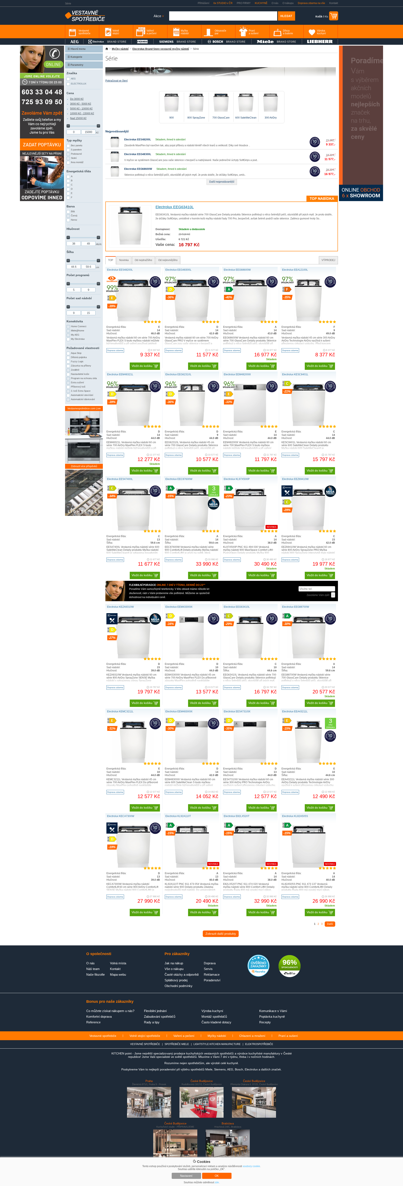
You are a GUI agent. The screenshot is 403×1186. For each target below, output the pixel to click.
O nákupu (288, 3)
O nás (275, 3)
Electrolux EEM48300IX (178, 711)
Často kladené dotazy (216, 1022)
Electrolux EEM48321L (120, 374)
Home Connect (78, 326)
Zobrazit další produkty (220, 933)
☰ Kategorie (75, 56)
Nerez (74, 220)
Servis (208, 969)
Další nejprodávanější (221, 181)
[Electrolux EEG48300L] (115, 161)
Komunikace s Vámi (273, 1011)
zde (217, 1182)
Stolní (74, 158)
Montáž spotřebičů (214, 1016)
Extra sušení (77, 382)
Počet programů (78, 275)
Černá (74, 215)
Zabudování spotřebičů (159, 1016)
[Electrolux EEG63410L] (130, 243)
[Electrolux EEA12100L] (308, 320)
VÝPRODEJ (328, 260)
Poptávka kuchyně (272, 1016)
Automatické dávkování (83, 399)
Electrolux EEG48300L (137, 154)
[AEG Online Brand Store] (74, 41)
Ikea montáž (77, 162)
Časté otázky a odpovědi (182, 974)
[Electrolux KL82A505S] (308, 866)
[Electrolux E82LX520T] (249, 866)
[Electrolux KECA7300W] (133, 866)
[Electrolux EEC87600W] (192, 529)
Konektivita (75, 321)
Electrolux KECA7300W (120, 816)
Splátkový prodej (176, 980)
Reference (93, 1022)
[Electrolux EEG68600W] (115, 175)
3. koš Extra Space (80, 391)
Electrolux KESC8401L (295, 374)
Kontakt (333, 3)
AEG (73, 78)
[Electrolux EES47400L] (133, 529)
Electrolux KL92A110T (178, 816)
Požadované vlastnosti (83, 348)
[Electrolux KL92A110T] (191, 866)
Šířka (70, 252)
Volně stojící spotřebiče (145, 1035)
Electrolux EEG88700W (295, 606)
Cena (70, 93)
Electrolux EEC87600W (178, 479)
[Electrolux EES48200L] (115, 146)
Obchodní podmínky (178, 986)
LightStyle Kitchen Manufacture (217, 1044)
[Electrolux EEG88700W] (308, 657)
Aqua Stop (76, 353)
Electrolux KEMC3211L (120, 711)
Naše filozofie (95, 974)
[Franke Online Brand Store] (142, 41)
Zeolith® (75, 370)
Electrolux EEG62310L (178, 374)
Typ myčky (74, 140)
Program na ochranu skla (84, 378)
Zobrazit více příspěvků (84, 466)
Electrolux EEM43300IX (178, 606)
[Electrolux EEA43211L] (308, 762)
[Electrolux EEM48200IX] (249, 425)
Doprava (210, 963)
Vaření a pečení (183, 1035)
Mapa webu (118, 974)
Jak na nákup (174, 963)
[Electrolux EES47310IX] (250, 762)
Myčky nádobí (120, 48)
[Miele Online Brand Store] (276, 41)
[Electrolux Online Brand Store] (107, 41)
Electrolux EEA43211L (295, 711)
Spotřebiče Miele (177, 1044)
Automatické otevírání (82, 395)
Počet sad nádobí (79, 298)
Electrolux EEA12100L (295, 269)
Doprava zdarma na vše (311, 3)
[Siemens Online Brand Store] (178, 41)
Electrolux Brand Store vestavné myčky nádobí (160, 48)
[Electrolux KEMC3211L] (133, 762)
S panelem (76, 149)
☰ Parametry (75, 64)
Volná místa (118, 963)
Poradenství (212, 980)
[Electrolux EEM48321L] (133, 425)
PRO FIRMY (244, 3)
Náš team (93, 969)
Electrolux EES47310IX (237, 711)
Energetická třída (79, 171)
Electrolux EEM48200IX (237, 374)
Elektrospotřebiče (259, 1044)
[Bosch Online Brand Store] (226, 41)
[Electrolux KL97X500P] (250, 529)
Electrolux (78, 83)
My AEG (75, 334)
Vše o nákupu (174, 969)
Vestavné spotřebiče (102, 1035)
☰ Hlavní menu (76, 48)
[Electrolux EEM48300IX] (191, 762)
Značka (72, 73)
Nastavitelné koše (80, 374)
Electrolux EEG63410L (175, 207)
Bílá (73, 211)
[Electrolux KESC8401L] (308, 425)
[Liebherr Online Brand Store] (320, 41)
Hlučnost (73, 229)
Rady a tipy (152, 1022)
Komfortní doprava (99, 1016)
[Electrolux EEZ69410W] (308, 529)
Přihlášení (203, 3)
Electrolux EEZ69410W (295, 479)
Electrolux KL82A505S (295, 816)
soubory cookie (251, 1166)
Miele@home (77, 330)
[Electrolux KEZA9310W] (133, 657)
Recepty (265, 1022)
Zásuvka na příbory (81, 365)
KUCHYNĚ (261, 3)
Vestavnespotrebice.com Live (84, 408)
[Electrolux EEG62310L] (191, 425)
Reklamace (212, 974)
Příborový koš (78, 386)
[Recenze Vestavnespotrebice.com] (258, 975)
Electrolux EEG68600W (138, 168)
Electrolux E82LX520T (236, 816)
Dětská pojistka (79, 357)
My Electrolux (78, 339)
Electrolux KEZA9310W (120, 606)
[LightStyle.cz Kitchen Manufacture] (84, 493)
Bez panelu (76, 145)
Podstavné (76, 154)
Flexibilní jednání (155, 1011)
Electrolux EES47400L (120, 479)
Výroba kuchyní (212, 1011)
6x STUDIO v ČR (223, 3)
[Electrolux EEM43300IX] (191, 657)
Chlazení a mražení (252, 1035)
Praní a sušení (288, 1035)
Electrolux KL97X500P (237, 479)
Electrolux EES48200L (137, 139)
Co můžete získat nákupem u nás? (110, 1011)
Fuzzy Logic (77, 361)
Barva (71, 206)
